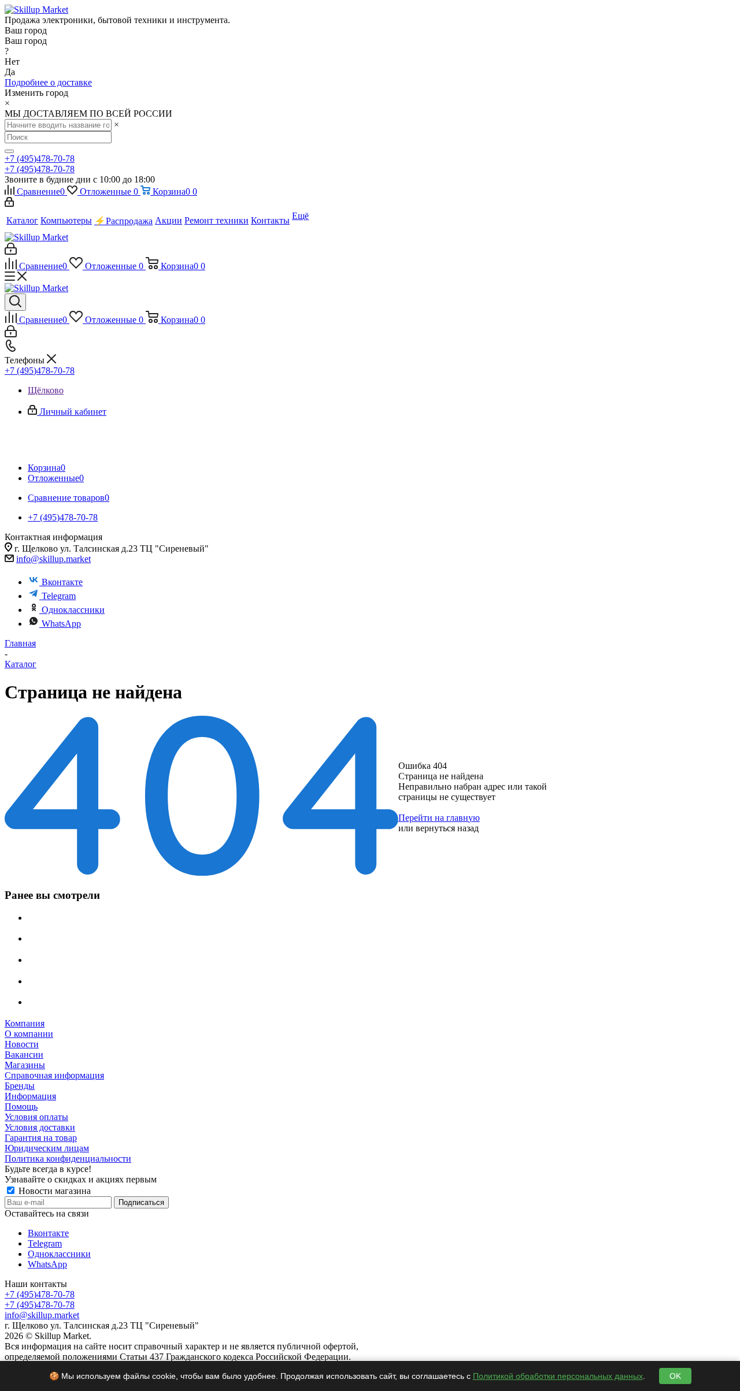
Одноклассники (73, 610)
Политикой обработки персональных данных (558, 1376)
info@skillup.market (53, 559)
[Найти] (9, 151)
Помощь (21, 1106)
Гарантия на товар (41, 1138)
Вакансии (24, 1054)
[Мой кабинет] (9, 204)
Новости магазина (53, 1191)
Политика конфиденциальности (68, 1158)
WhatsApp (61, 623)
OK (675, 1376)
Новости (22, 1044)
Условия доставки (40, 1127)
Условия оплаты (36, 1117)
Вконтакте (62, 582)
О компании (29, 1034)
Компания (25, 1023)
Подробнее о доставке (48, 82)
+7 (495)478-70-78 (40, 158)
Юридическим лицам (47, 1148)
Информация (30, 1096)
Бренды (20, 1086)
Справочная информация (54, 1075)
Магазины (25, 1065)
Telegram (59, 596)
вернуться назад (447, 828)
